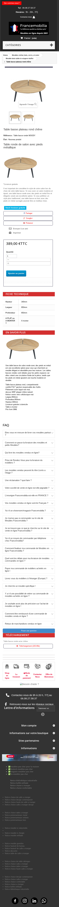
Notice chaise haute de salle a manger (20, 802)
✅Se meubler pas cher (18, 774)
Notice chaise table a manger (16, 866)
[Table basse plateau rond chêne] (15, 118)
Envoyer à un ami (20, 229)
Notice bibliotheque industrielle (17, 889)
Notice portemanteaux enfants (17, 818)
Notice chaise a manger (20, 786)
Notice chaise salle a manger (16, 864)
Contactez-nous (26, 17)
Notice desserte (11, 851)
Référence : (8, 135)
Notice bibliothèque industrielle (23, 781)
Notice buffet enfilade (19, 783)
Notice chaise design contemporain (19, 800)
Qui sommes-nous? (11, 3)
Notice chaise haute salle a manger (19, 869)
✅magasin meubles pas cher (20, 772)
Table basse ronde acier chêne (15, 641)
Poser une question (28, 631)
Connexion (43, 17)
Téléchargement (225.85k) (29, 646)
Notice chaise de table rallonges (17, 861)
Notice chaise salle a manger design (19, 805)
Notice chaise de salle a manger (17, 797)
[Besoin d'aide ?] (29, 684)
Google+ (29, 218)
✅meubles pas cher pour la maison (23, 767)
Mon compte (28, 725)
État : (5, 139)
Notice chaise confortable (21, 788)
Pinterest (29, 223)
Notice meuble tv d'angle (14, 833)
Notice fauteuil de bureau (15, 846)
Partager (28, 213)
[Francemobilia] (29, 28)
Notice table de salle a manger (17, 853)
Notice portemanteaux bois (15, 820)
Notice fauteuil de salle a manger (18, 848)
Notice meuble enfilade (14, 835)
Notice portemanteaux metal (16, 815)
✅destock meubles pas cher (20, 769)
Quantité (9, 252)
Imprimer (17, 233)
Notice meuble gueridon (14, 843)
